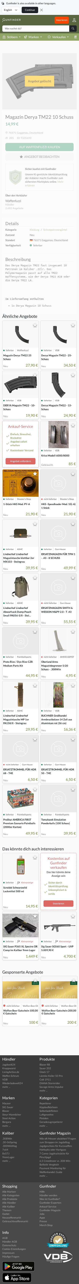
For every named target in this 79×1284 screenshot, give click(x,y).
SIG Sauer (7, 1107)
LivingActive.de (10, 1071)
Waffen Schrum (10, 1075)
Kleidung (34, 229)
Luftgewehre (46, 1114)
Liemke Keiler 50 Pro (51, 1075)
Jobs (42, 1213)
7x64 (5, 1149)
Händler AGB (9, 1241)
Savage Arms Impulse (51, 1086)
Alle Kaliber (8, 1206)
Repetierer (45, 1103)
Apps (42, 1217)
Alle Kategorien (10, 1195)
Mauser (6, 1103)
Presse (43, 1221)
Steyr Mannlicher (11, 1114)
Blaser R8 (45, 1064)
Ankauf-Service (48, 1206)
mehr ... (6, 1086)
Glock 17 (44, 1071)
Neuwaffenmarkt (11, 1217)
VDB (4, 1079)
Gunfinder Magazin (50, 1210)
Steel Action (9, 1118)
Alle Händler (9, 1202)
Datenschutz (9, 1245)
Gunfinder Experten (50, 1202)
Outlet (5, 1213)
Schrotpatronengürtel (55, 229)
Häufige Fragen (10, 1256)
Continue (30, 9)
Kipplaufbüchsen (49, 1107)
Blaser (5, 1110)
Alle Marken (9, 1191)
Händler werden (48, 1195)
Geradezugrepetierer (51, 1121)
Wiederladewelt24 (12, 1083)
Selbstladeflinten (49, 1110)
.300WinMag (9, 1145)
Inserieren (61, 19)
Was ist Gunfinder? (50, 1199)
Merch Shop (46, 1225)
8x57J (5, 1153)
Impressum (8, 1252)
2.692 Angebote (14, 208)
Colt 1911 (45, 1079)
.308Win (7, 1138)
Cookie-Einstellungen (14, 1248)
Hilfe (42, 1191)
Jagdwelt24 (8, 1064)
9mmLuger (8, 1157)
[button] (73, 20)
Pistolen (44, 1118)
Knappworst (9, 1068)
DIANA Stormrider (50, 1083)
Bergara (6, 1121)
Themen (6, 1210)
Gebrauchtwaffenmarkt (15, 1221)
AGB (4, 1237)
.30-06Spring (9, 1142)
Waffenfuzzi (13, 201)
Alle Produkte (9, 1199)
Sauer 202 (45, 1068)
